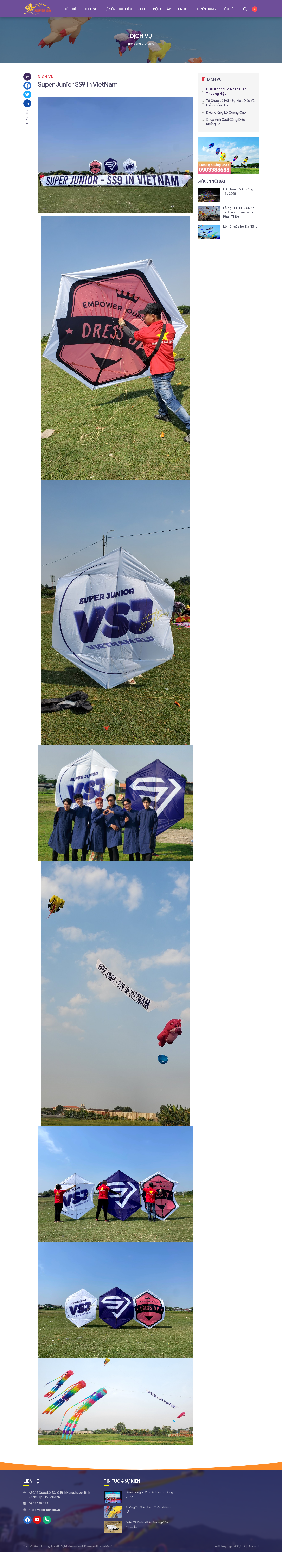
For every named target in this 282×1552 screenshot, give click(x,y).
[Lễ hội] (228, 213)
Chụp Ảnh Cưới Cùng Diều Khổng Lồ (225, 122)
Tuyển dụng (206, 9)
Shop (142, 9)
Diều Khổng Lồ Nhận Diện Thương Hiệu (226, 91)
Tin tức (184, 9)
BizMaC (106, 1546)
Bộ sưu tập (162, 9)
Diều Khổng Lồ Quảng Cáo (226, 113)
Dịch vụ (91, 9)
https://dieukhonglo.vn (44, 1510)
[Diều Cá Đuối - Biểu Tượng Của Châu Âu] (139, 1527)
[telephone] (47, 1520)
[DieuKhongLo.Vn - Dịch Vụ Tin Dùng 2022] (139, 1497)
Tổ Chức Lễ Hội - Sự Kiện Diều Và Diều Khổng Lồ (230, 103)
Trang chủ (134, 43)
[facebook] (27, 1520)
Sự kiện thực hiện (118, 9)
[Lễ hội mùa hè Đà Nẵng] (228, 231)
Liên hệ (227, 9)
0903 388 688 (38, 1503)
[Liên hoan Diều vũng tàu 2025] (228, 194)
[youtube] (37, 1520)
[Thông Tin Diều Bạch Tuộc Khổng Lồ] (139, 1512)
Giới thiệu (71, 9)
